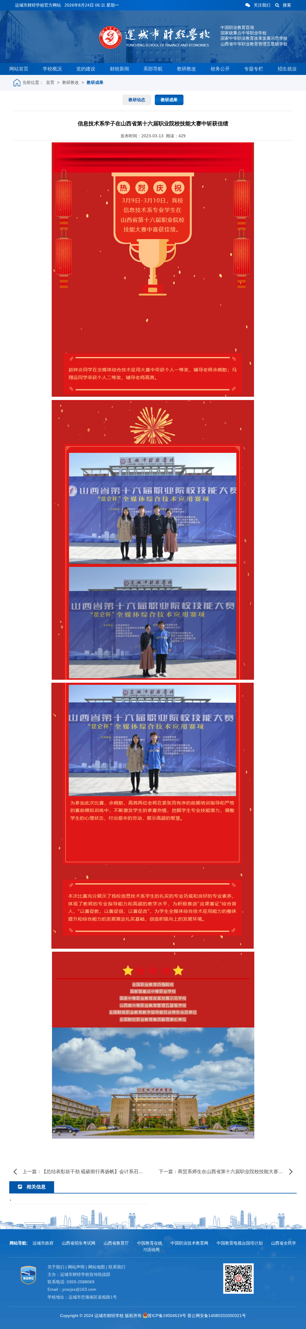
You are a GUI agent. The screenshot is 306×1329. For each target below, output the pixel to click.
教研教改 (186, 68)
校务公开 (220, 68)
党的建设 (85, 68)
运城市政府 (43, 1243)
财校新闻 (119, 68)
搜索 (287, 5)
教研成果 (95, 82)
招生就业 (287, 68)
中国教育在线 (149, 1243)
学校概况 (52, 68)
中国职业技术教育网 (189, 1243)
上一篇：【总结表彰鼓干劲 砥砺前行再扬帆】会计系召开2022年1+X (84, 1171)
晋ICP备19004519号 (167, 1315)
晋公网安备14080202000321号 (216, 1315)
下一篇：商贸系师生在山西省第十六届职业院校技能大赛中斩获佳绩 (226, 1171)
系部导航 (153, 68)
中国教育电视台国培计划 (240, 1243)
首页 (50, 82)
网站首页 (18, 68)
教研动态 (136, 99)
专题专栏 (253, 68)
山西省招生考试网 (78, 1243)
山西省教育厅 (116, 1243)
